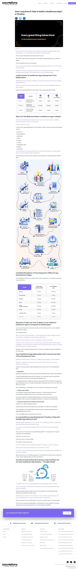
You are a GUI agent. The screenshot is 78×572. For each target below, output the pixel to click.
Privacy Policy (66, 564)
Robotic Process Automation (28, 545)
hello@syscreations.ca (71, 566)
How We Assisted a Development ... (65, 545)
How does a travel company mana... (66, 534)
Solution (52, 3)
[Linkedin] (24, 18)
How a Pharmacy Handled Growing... (66, 531)
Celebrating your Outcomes (19, 523)
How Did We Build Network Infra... (65, 542)
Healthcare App (43, 531)
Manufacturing (43, 545)
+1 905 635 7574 (72, 568)
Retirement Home (44, 537)
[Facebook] (16, 18)
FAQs (75, 564)
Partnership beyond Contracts (42, 523)
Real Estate (42, 542)
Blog (66, 3)
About (39, 3)
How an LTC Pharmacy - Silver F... (65, 537)
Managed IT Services (26, 531)
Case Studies (59, 3)
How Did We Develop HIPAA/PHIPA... (66, 548)
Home (4, 531)
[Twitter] (20, 18)
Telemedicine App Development (47, 548)
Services (46, 3)
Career (4, 537)
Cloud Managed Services (27, 534)
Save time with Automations (64, 523)
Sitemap (71, 564)
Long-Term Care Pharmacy (46, 534)
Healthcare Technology (27, 542)
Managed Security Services (27, 537)
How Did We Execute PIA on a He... (65, 551)
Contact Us (72, 3)
